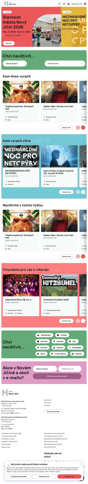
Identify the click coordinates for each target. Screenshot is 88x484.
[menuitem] (47, 400)
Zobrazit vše (66, 128)
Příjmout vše (69, 477)
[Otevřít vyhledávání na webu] (59, 3)
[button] (85, 3)
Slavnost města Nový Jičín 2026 (15, 22)
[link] (9, 3)
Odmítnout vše (44, 477)
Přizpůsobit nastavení (18, 477)
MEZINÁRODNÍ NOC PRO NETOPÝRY (73, 20)
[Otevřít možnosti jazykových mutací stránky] (69, 4)
